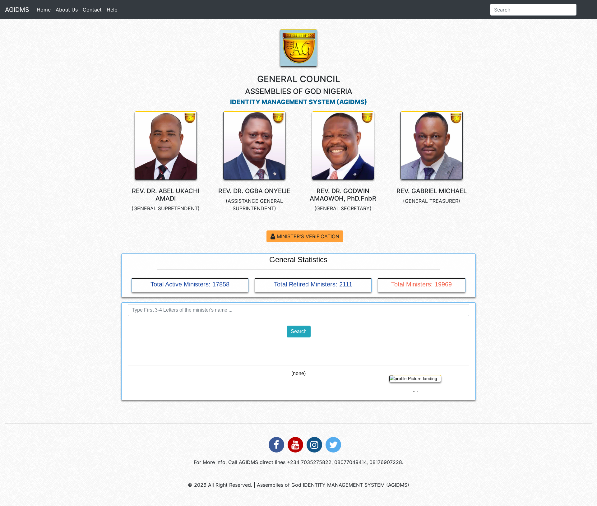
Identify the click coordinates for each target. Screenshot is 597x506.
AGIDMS (17, 9)
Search (299, 331)
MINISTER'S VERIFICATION (307, 236)
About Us (67, 10)
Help (112, 10)
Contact (92, 10)
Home (45, 9)
